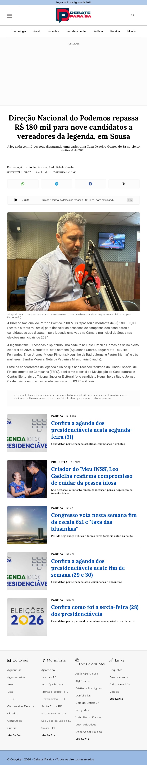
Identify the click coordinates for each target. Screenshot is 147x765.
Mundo (131, 31)
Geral (36, 31)
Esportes (53, 31)
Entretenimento (76, 31)
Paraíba (115, 31)
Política (98, 31)
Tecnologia (19, 31)
